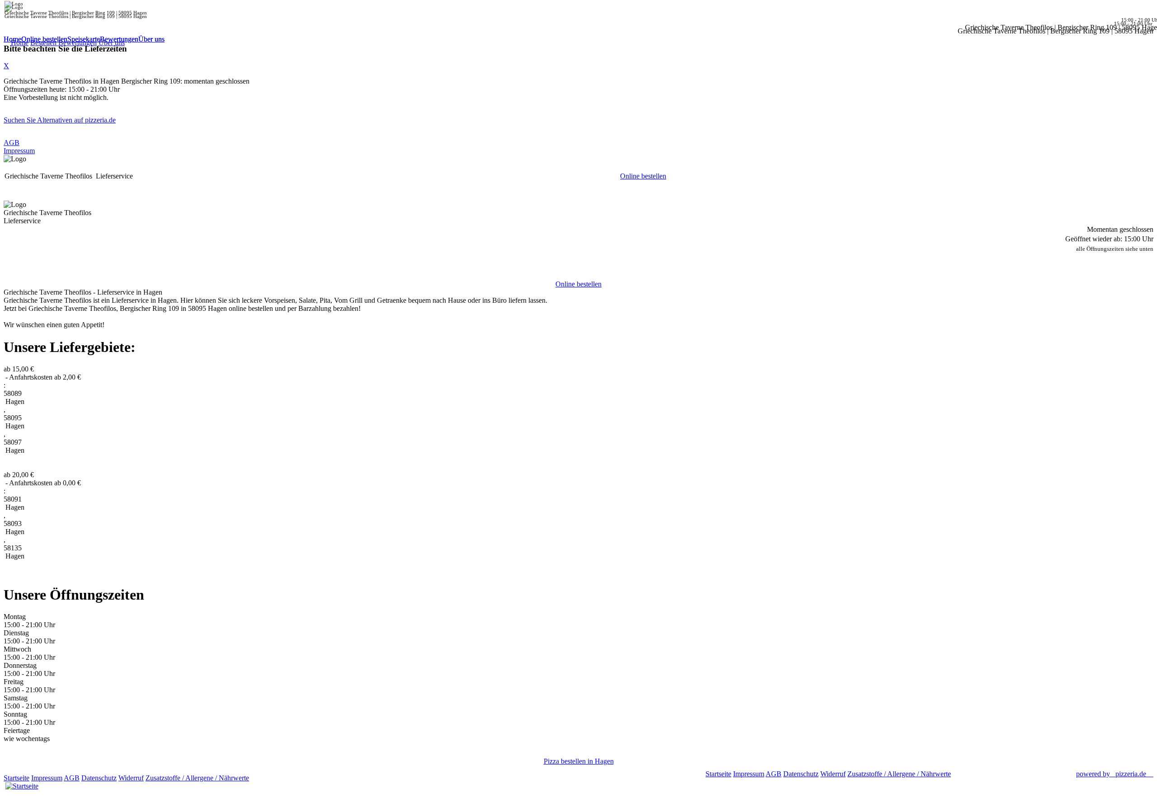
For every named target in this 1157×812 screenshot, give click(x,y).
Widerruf (131, 778)
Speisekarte (83, 39)
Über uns (151, 39)
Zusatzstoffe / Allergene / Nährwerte (197, 778)
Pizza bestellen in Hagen (579, 761)
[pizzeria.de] (22, 784)
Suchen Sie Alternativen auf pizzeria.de (60, 120)
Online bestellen (44, 39)
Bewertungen (119, 39)
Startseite (16, 778)
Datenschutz (99, 778)
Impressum (19, 151)
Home (12, 39)
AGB (11, 142)
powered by (1111, 774)
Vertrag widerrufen (278, 778)
